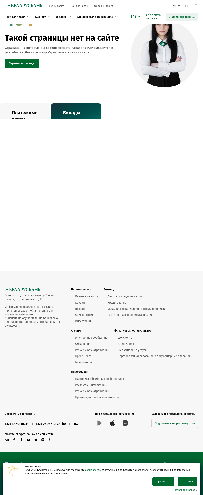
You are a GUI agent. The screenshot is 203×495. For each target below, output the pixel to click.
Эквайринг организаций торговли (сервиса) (136, 309)
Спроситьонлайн (153, 16)
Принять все (163, 481)
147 (76, 424)
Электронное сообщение (91, 337)
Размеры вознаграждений (92, 350)
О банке (76, 330)
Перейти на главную (22, 63)
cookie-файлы (93, 470)
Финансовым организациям (132, 330)
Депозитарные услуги (132, 350)
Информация (79, 371)
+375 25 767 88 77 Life (51, 424)
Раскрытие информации (90, 385)
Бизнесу (109, 289)
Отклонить (187, 481)
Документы (125, 337)
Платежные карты (87, 296)
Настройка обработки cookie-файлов (99, 379)
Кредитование (117, 302)
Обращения (82, 344)
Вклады (80, 309)
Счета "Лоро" (126, 344)
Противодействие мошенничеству (97, 397)
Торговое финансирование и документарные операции (154, 356)
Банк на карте (79, 5)
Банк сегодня (84, 362)
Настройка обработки (185, 490)
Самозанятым (84, 315)
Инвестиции (83, 321)
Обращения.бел (103, 5)
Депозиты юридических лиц (126, 296)
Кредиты (80, 302)
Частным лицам (81, 289)
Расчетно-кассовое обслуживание (130, 315)
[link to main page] (24, 6)
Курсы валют (56, 5)
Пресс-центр (83, 356)
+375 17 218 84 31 (16, 424)
